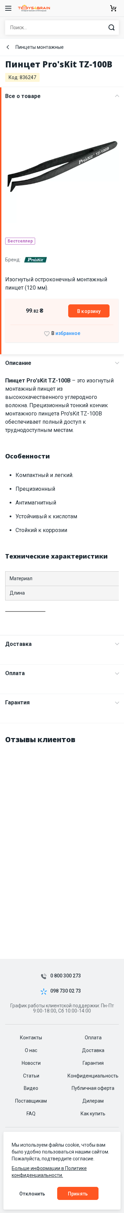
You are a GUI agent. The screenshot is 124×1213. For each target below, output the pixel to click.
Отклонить (32, 1193)
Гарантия (17, 702)
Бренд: (13, 259)
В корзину (89, 311)
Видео (31, 1088)
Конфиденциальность (93, 1076)
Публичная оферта (93, 1088)
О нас (31, 1050)
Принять (78, 1193)
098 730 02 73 (65, 991)
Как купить (93, 1113)
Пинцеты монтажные (40, 47)
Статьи (31, 1076)
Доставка (18, 644)
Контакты (31, 1037)
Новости (31, 1063)
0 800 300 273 (65, 975)
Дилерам (93, 1101)
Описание (18, 363)
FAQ (31, 1113)
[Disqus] (62, 837)
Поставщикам (31, 1101)
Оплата (15, 673)
